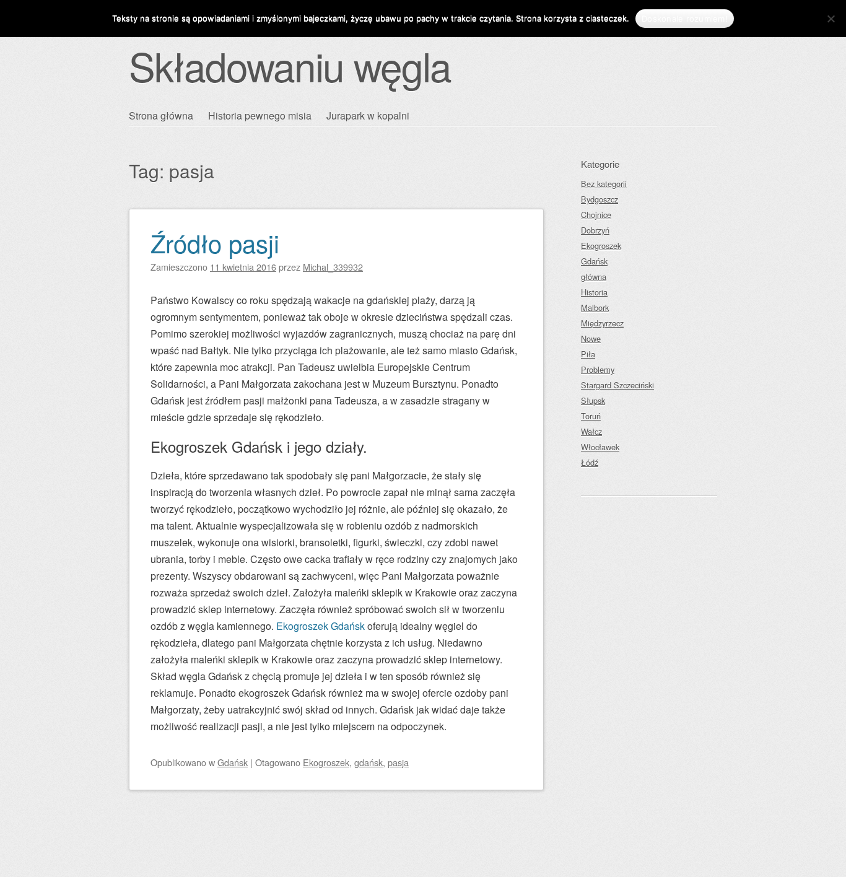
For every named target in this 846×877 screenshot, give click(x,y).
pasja (398, 762)
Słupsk (593, 400)
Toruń (591, 416)
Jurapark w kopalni (367, 115)
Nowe (591, 338)
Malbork (595, 307)
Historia (594, 292)
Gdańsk (232, 762)
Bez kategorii (604, 184)
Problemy (597, 369)
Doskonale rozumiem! (685, 19)
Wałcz (591, 431)
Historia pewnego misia (260, 115)
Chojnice (596, 214)
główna (593, 276)
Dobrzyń (595, 230)
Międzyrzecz (602, 323)
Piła (588, 354)
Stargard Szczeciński (617, 385)
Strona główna (161, 115)
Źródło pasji (214, 242)
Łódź (589, 462)
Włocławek (600, 447)
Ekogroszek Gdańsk (320, 626)
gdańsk (368, 762)
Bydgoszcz (599, 199)
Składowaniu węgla (290, 65)
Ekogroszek (326, 762)
